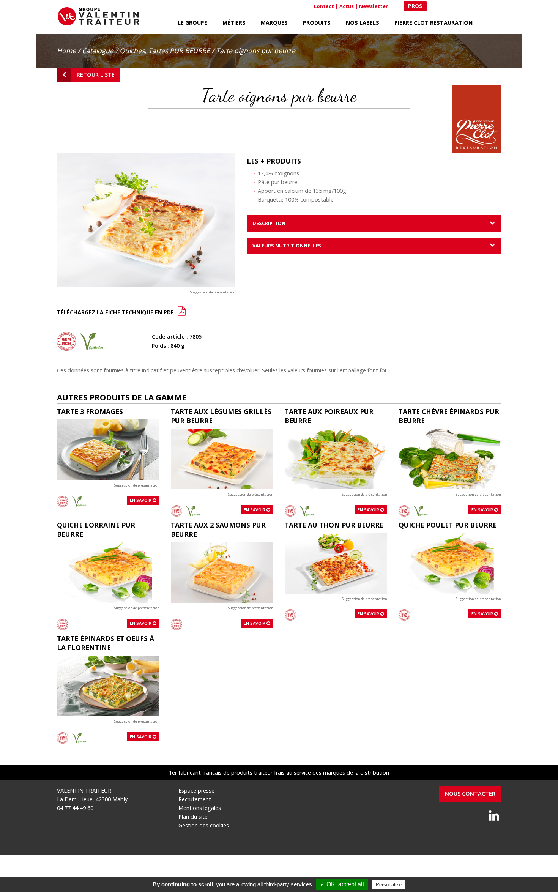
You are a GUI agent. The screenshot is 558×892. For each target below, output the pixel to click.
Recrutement (194, 799)
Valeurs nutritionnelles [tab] (286, 245)
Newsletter (373, 6)
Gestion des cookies (203, 825)
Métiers (234, 22)
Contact (324, 6)
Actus (346, 6)
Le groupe (192, 22)
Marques (274, 22)
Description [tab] (268, 223)
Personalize (389, 884)
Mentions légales (199, 808)
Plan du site (193, 816)
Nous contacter (470, 793)
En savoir (141, 500)
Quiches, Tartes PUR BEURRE (165, 50)
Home (66, 50)
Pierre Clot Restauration (433, 22)
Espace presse (196, 790)
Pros (415, 5)
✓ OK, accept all (342, 884)
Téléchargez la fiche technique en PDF (116, 312)
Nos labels (362, 22)
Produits (317, 22)
